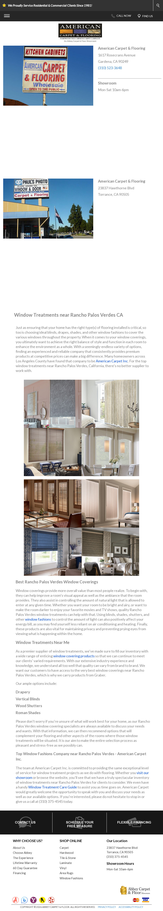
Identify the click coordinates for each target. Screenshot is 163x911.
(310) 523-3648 (110, 68)
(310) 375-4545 (117, 856)
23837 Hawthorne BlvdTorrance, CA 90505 (122, 850)
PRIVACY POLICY (107, 906)
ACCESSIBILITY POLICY (131, 906)
